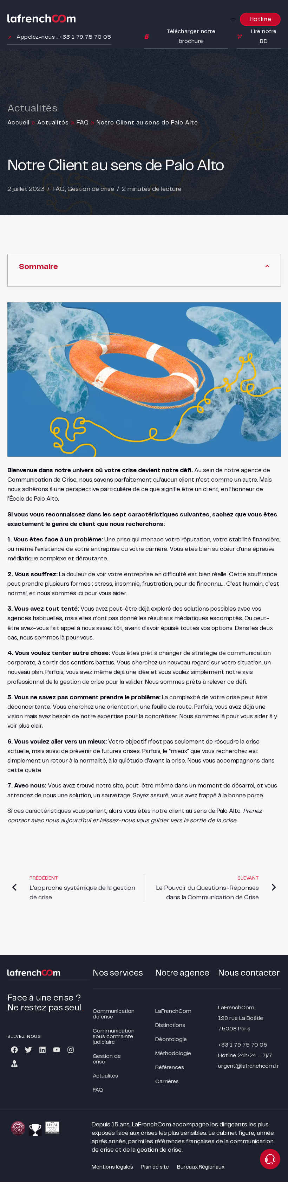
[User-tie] (14, 1064)
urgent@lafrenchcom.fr (248, 1066)
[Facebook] (14, 1050)
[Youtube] (57, 1050)
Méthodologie (173, 1053)
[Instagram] (71, 1050)
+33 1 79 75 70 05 (242, 1045)
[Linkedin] (42, 1050)
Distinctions (170, 1025)
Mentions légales (112, 1167)
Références (169, 1067)
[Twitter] (28, 1050)
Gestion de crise (90, 189)
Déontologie (171, 1039)
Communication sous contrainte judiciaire (113, 1036)
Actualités (53, 123)
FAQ (83, 123)
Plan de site (155, 1167)
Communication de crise (113, 1014)
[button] (233, 20)
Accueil (18, 123)
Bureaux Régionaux (200, 1167)
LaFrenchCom (173, 1011)
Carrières (167, 1081)
